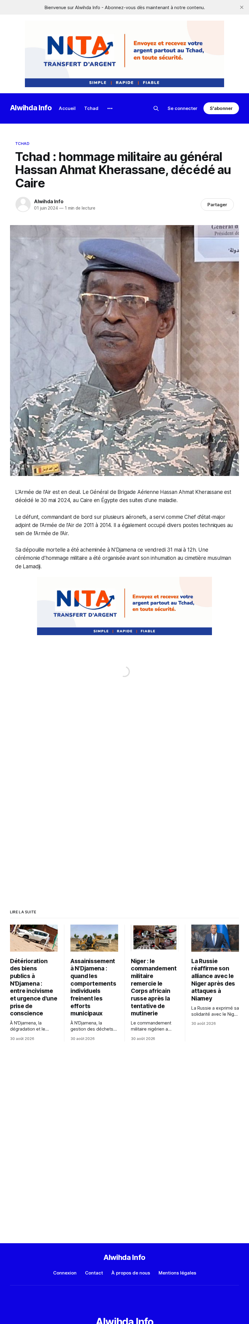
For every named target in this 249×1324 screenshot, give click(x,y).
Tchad (91, 108)
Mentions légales (177, 1273)
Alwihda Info (31, 107)
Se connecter (182, 108)
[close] (242, 7)
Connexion (65, 1273)
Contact (94, 1273)
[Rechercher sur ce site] (156, 108)
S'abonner (221, 108)
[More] (110, 108)
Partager (217, 204)
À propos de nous (130, 1273)
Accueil (67, 108)
